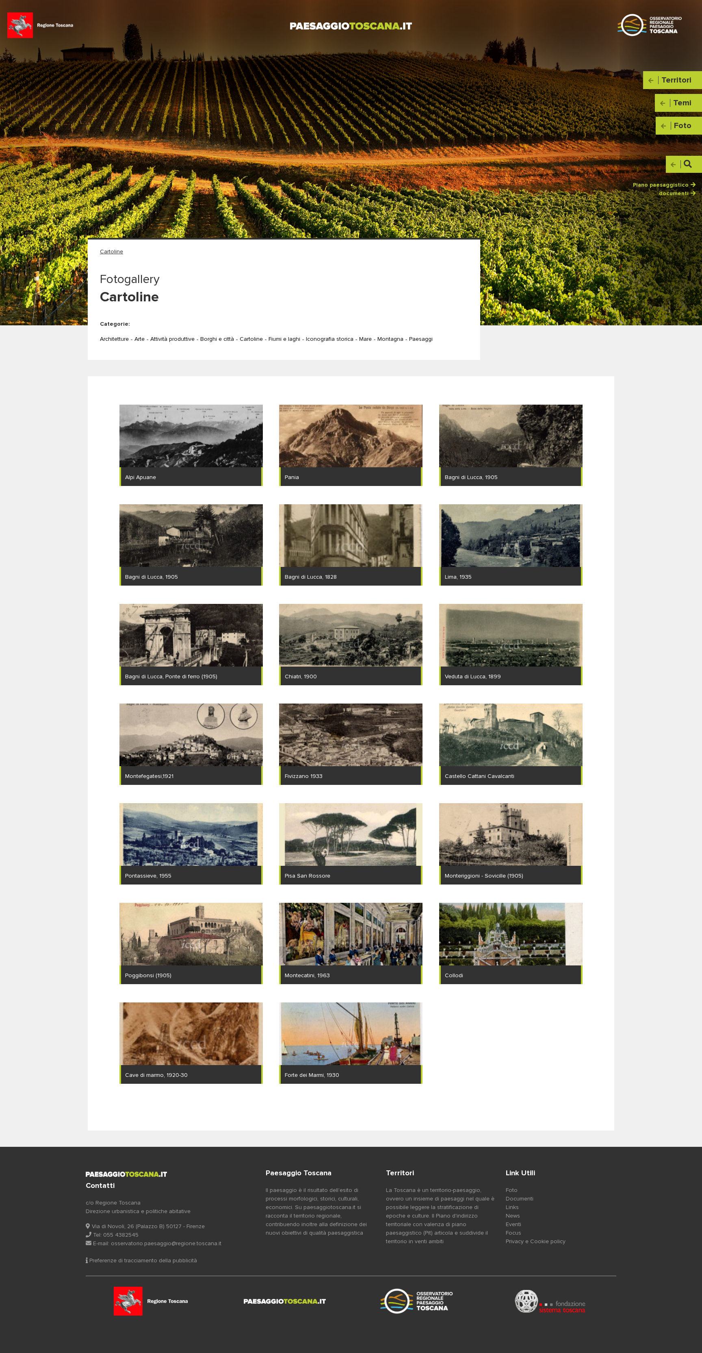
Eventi (513, 1224)
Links (512, 1207)
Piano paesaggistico (661, 185)
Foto (512, 1190)
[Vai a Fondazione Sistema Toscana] (550, 1301)
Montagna (390, 339)
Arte (139, 339)
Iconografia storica (329, 339)
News (513, 1216)
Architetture (114, 339)
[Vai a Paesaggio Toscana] (417, 1301)
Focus (513, 1233)
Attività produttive (172, 339)
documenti (674, 193)
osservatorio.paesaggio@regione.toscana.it (166, 1243)
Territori (400, 1173)
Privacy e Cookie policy (536, 1241)
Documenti (519, 1199)
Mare (365, 339)
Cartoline (251, 339)
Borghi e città (217, 339)
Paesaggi (421, 339)
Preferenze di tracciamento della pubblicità (142, 1261)
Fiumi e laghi (284, 339)
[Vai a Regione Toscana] (152, 1301)
